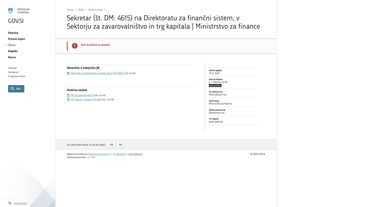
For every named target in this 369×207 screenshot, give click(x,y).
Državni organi (16, 39)
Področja (13, 33)
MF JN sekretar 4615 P (82, 95)
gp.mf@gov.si (136, 154)
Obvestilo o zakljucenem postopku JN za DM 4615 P (97, 73)
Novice (12, 57)
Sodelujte (12, 68)
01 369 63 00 (119, 154)
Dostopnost (13, 72)
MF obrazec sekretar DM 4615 (86, 99)
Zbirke (12, 45)
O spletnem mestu (16, 76)
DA (111, 144)
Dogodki (13, 51)
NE (120, 144)
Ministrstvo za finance (98, 154)
